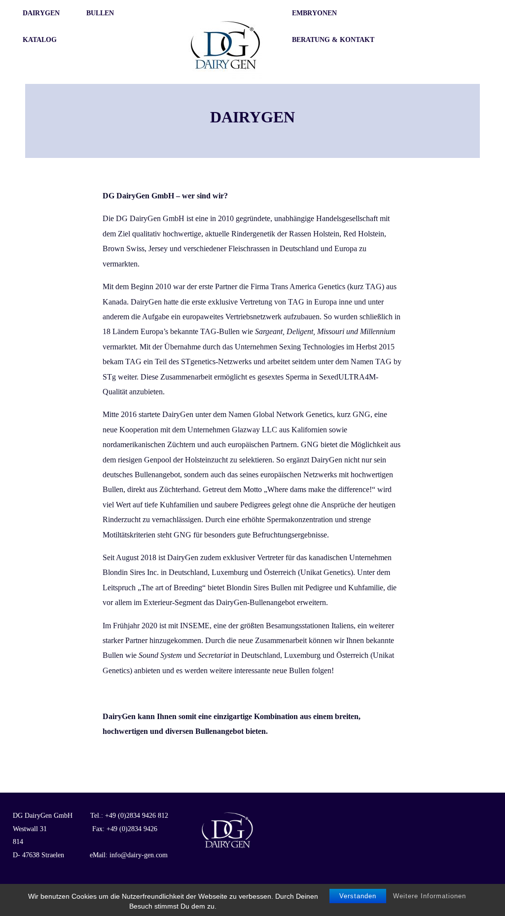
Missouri (330, 331)
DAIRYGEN (41, 13)
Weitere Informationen (429, 896)
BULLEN (100, 13)
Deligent (300, 331)
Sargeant (269, 331)
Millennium (378, 331)
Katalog (40, 39)
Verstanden (357, 896)
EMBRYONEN (314, 13)
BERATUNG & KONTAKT (333, 39)
